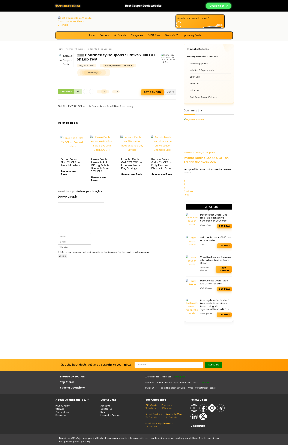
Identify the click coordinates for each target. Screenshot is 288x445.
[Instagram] (212, 408)
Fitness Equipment (199, 63)
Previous (188, 191)
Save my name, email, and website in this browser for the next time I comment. (106, 252)
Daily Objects (206, 288)
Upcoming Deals (192, 35)
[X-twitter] (203, 416)
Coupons (104, 35)
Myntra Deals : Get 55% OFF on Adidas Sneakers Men (206, 160)
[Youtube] (194, 408)
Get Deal (224, 226)
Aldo (202, 244)
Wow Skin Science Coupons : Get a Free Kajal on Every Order (215, 260)
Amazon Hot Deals (69, 5)
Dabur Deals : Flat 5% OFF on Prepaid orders (70, 162)
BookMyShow (206, 313)
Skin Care (194, 83)
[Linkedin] (194, 416)
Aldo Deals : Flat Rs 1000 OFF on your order (215, 239)
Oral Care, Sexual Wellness (203, 97)
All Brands (120, 35)
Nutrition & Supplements (202, 70)
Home (90, 35)
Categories (136, 35)
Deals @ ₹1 (171, 35)
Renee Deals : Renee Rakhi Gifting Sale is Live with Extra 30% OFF (100, 165)
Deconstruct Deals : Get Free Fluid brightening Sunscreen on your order (213, 217)
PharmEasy (92, 72)
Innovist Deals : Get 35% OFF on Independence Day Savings (131, 164)
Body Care (195, 76)
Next (186, 194)
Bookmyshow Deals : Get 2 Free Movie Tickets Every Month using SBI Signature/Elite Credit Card (215, 305)
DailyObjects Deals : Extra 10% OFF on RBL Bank (214, 282)
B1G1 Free (153, 35)
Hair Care (194, 90)
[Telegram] (221, 408)
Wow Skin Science (204, 268)
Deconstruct (205, 225)
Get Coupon (152, 92)
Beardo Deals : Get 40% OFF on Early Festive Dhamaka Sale (161, 164)
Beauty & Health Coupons (118, 65)
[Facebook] (203, 408)
